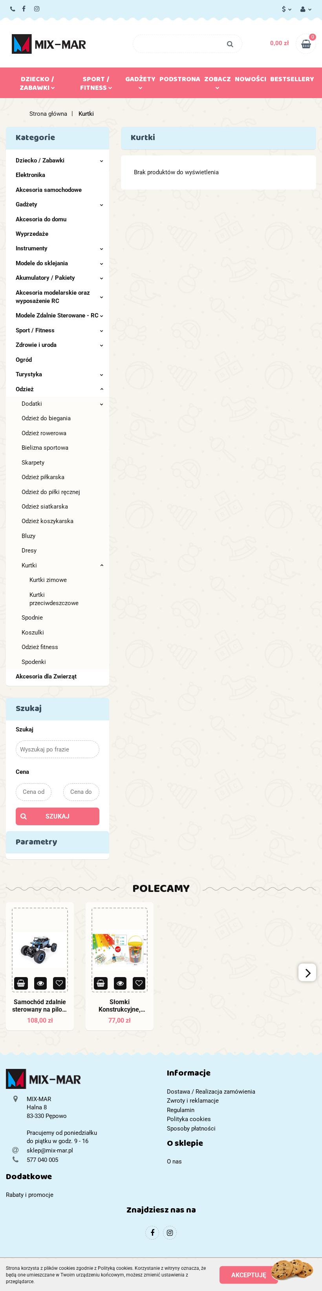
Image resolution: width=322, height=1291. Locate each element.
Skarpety (33, 462)
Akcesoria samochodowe (49, 189)
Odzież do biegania (46, 418)
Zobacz (217, 81)
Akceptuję (248, 1275)
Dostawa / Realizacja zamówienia (211, 1091)
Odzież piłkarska (43, 477)
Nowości (250, 81)
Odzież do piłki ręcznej (51, 492)
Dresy (29, 550)
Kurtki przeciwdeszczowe (54, 599)
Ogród (24, 359)
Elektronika (30, 175)
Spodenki (34, 662)
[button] (241, 1075)
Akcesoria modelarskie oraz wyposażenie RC (53, 297)
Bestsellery (292, 81)
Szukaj (58, 816)
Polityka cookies (189, 1119)
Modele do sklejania (42, 263)
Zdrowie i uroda (36, 344)
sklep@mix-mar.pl (50, 1150)
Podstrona (179, 81)
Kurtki (29, 565)
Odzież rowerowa (44, 433)
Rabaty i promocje (29, 1194)
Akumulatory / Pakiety (45, 277)
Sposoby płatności (191, 1128)
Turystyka (29, 374)
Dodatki (32, 403)
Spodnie (32, 617)
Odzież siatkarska (45, 506)
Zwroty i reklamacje (193, 1100)
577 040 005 (13, 9)
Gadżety (26, 204)
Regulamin (180, 1110)
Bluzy (28, 536)
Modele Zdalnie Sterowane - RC (57, 315)
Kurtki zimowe (48, 580)
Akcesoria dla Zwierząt (46, 676)
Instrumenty (32, 248)
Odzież (25, 389)
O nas (174, 1161)
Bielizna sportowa (45, 447)
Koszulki (33, 632)
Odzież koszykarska (47, 521)
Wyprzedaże (32, 233)
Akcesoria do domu (41, 219)
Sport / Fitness (35, 330)
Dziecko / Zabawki (40, 160)
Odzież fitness (40, 647)
